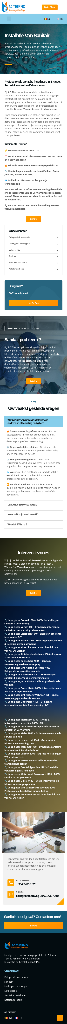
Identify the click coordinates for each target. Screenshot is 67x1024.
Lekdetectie (14, 249)
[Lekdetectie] (57, 250)
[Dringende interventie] (57, 238)
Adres (20, 892)
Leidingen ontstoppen (19, 243)
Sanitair (12, 256)
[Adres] (10, 894)
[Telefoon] (10, 882)
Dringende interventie (19, 237)
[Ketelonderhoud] (57, 269)
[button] (9, 19)
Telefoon (22, 880)
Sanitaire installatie (18, 262)
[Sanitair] (57, 257)
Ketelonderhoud (16, 268)
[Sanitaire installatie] (57, 263)
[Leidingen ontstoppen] (57, 244)
